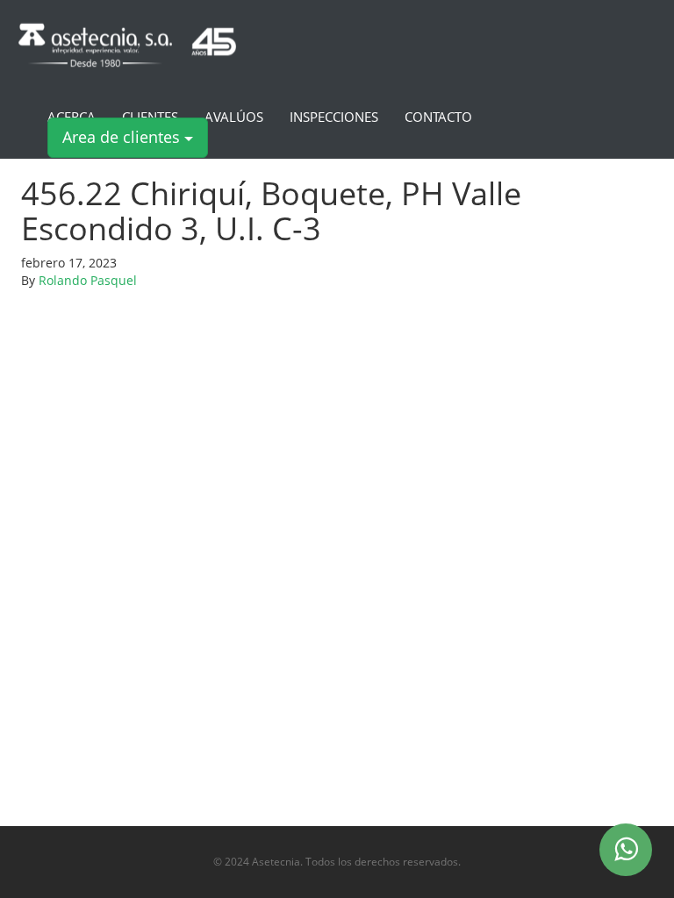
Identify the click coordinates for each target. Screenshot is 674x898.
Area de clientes (123, 136)
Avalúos (233, 117)
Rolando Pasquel (88, 280)
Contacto (438, 117)
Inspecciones (334, 117)
